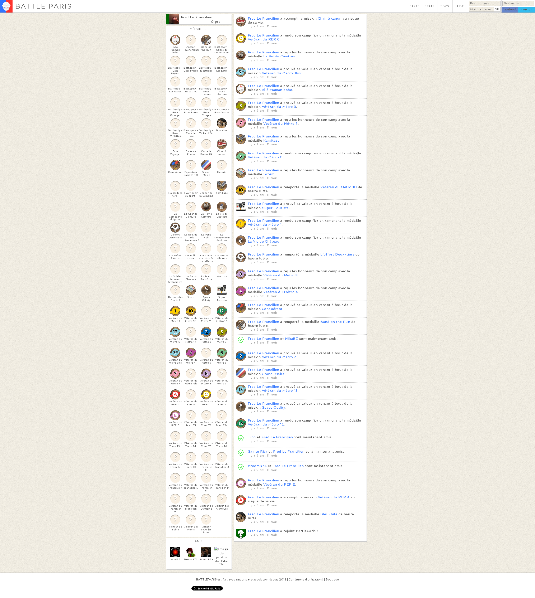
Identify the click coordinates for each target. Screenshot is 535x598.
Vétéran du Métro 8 (280, 275)
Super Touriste (275, 208)
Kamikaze (271, 140)
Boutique (332, 579)
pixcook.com (259, 579)
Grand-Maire (273, 374)
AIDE (460, 6)
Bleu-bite (328, 514)
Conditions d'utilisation (305, 579)
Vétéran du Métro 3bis (281, 73)
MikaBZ (291, 339)
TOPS (445, 6)
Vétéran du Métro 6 (265, 157)
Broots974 (257, 466)
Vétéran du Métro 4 (280, 292)
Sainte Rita (257, 451)
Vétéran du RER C (264, 39)
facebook (510, 9)
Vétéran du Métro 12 (266, 424)
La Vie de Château (263, 241)
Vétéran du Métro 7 (280, 124)
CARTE (414, 6)
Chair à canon (329, 18)
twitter (526, 9)
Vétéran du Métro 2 (279, 357)
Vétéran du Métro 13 (280, 391)
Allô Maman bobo (277, 90)
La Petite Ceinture (279, 56)
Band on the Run (335, 322)
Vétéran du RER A (334, 497)
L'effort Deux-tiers (337, 254)
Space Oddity (273, 407)
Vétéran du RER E (279, 484)
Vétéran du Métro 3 (279, 107)
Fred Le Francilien (196, 17)
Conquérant (272, 309)
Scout (268, 174)
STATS (429, 6)
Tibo (252, 437)
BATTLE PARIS (43, 6)
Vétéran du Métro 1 (265, 225)
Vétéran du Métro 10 (338, 187)
